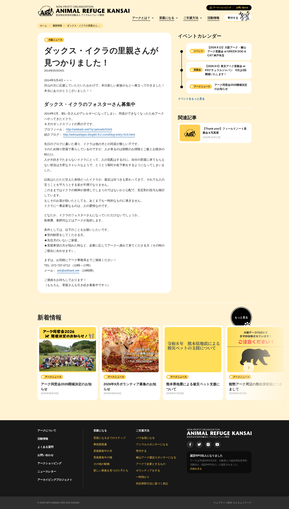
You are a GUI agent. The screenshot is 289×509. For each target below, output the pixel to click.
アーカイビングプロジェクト (54, 479)
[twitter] (199, 444)
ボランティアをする (148, 470)
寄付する (141, 450)
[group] (67, 362)
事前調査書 (100, 444)
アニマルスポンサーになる (152, 444)
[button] (248, 367)
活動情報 (213, 18)
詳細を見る (196, 468)
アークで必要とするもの (150, 464)
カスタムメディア (242, 502)
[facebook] (190, 444)
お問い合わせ (45, 455)
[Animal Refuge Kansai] (83, 11)
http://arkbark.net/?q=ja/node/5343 (89, 129)
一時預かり (142, 477)
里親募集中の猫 (102, 457)
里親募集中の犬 (102, 450)
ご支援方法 (190, 18)
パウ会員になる (145, 437)
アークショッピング (49, 463)
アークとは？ (141, 18)
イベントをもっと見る (191, 98)
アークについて (46, 430)
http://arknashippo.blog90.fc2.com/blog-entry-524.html (99, 134)
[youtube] (217, 444)
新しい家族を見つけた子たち (110, 470)
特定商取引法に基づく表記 (152, 483)
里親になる (166, 18)
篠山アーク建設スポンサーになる (156, 457)
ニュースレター (46, 471)
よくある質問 (45, 446)
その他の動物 (101, 464)
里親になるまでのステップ (109, 437)
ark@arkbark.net (68, 270)
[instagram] (208, 444)
